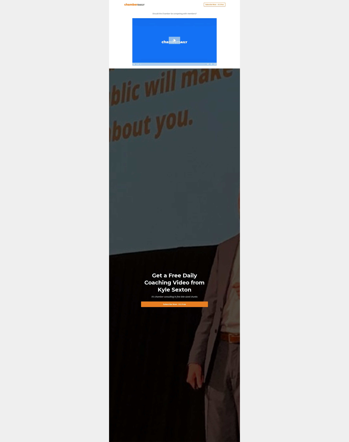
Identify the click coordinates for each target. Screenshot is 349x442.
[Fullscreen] (215, 64)
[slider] (173, 64)
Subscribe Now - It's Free (174, 304)
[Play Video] (134, 64)
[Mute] (207, 64)
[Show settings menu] (211, 64)
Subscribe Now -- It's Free (214, 5)
